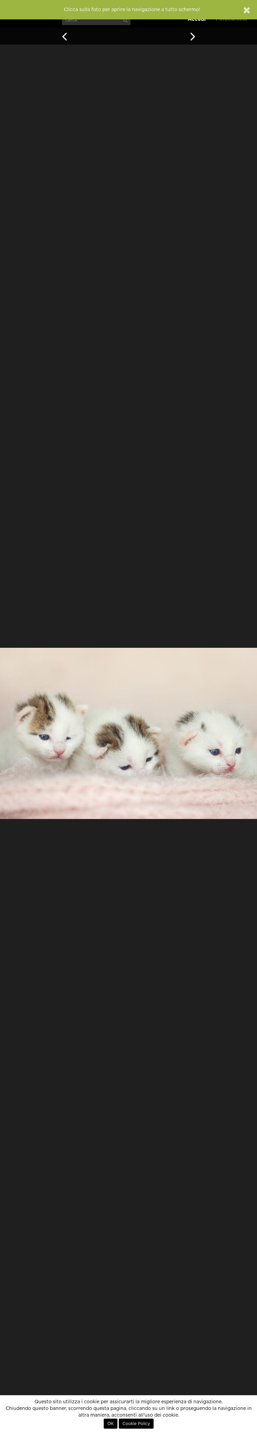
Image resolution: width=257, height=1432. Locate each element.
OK (110, 1424)
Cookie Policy (136, 1424)
